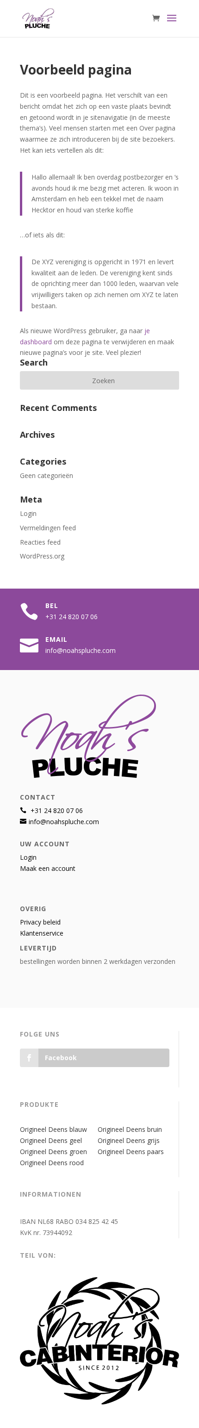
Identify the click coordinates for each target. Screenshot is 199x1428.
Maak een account (47, 868)
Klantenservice (41, 933)
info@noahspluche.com (80, 650)
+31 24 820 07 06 (71, 616)
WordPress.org (42, 556)
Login (28, 513)
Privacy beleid (40, 922)
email (56, 639)
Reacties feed (40, 542)
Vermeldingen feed (48, 527)
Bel (51, 605)
